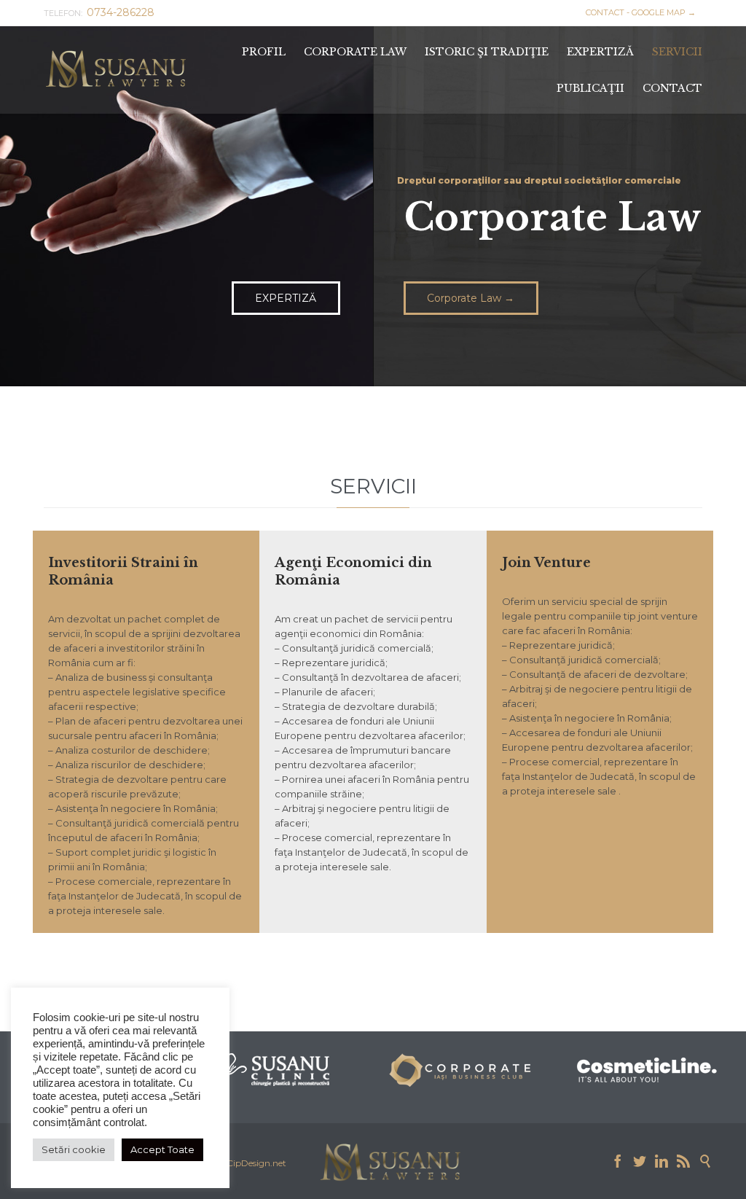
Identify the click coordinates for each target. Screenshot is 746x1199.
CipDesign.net (256, 1162)
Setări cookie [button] (74, 1149)
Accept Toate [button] (162, 1149)
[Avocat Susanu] (116, 70)
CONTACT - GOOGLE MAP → (638, 12)
